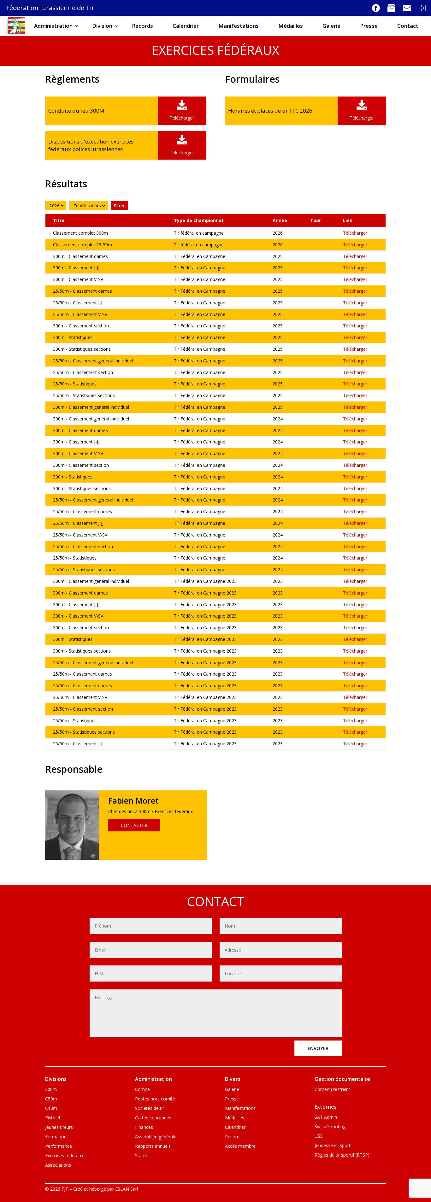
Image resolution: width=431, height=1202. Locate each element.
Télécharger (355, 233)
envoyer (318, 1048)
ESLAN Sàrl (126, 1189)
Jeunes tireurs (59, 1127)
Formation (56, 1137)
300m (51, 1089)
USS (319, 1136)
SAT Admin (326, 1117)
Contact (407, 25)
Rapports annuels (153, 1146)
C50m (51, 1099)
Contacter (134, 825)
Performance (58, 1146)
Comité (142, 1089)
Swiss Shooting (330, 1126)
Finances (144, 1127)
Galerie (331, 25)
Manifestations (238, 25)
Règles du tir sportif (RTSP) (342, 1155)
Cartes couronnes (153, 1118)
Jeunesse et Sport (333, 1145)
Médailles (290, 25)
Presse (369, 25)
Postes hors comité (155, 1099)
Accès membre (240, 1146)
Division (102, 25)
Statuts (142, 1155)
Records (142, 25)
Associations (58, 1165)
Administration (53, 25)
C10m (51, 1108)
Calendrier (186, 25)
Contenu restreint (332, 1089)
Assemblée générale (155, 1137)
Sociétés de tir (149, 1108)
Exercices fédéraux (64, 1155)
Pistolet (53, 1118)
